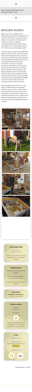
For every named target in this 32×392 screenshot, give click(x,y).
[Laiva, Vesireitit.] (20, 356)
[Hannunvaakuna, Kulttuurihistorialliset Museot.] (12, 356)
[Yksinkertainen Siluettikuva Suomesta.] (16, 317)
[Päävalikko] (16, 4)
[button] (16, 17)
